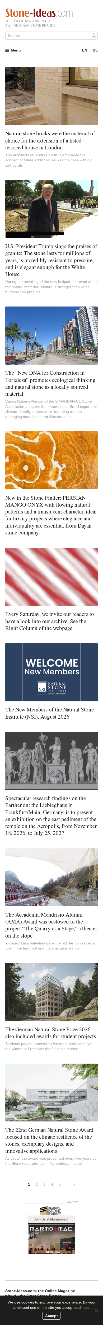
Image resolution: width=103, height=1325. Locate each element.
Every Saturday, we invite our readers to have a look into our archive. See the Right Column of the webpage (49, 621)
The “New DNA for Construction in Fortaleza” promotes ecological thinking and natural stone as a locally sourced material (50, 383)
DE (95, 50)
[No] (96, 1310)
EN (84, 50)
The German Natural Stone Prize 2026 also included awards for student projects (50, 1032)
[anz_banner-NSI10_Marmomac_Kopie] (51, 1230)
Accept (51, 1316)
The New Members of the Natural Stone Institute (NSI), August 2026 (49, 713)
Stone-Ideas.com (39, 13)
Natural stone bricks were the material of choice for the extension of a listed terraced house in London (50, 140)
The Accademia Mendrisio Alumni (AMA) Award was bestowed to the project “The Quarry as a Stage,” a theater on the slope (51, 925)
